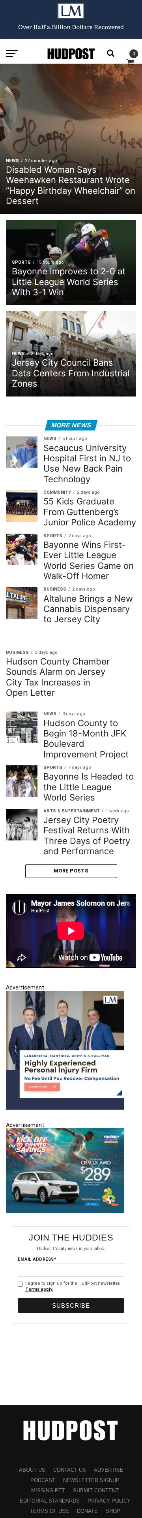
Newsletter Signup (91, 1480)
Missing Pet (48, 1490)
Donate (87, 1511)
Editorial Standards (50, 1501)
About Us (32, 1470)
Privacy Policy (109, 1501)
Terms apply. (39, 1289)
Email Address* (37, 1259)
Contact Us (69, 1470)
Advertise (108, 1470)
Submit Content (96, 1490)
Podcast (42, 1480)
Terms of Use (49, 1511)
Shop (113, 1511)
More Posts (71, 871)
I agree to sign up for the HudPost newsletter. (72, 1286)
